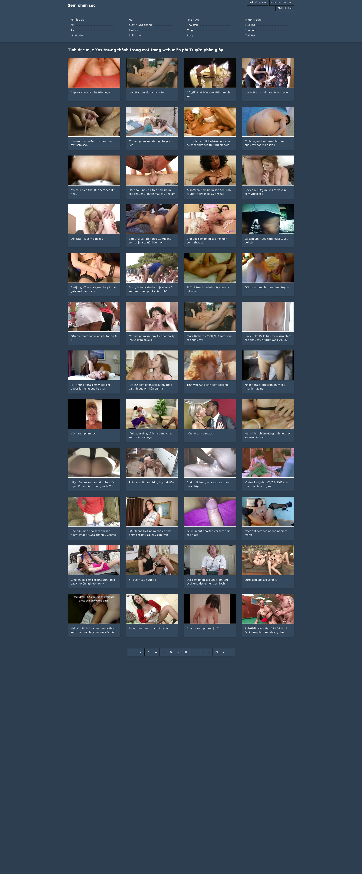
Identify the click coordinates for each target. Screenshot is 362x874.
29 (216, 652)
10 (201, 652)
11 (208, 652)
